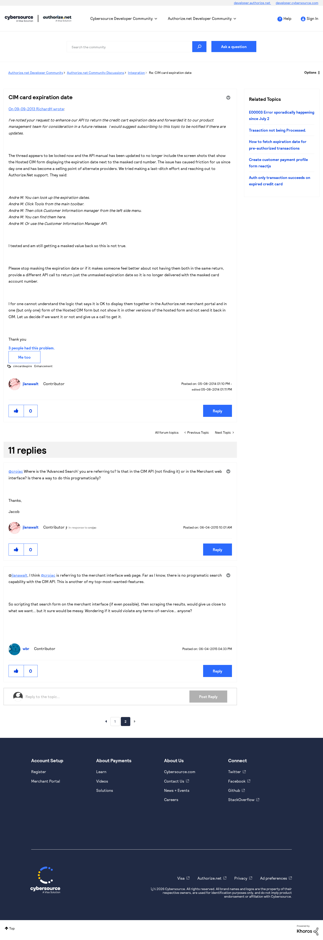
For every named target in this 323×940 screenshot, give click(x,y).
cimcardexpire (22, 366)
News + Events (176, 790)
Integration (136, 73)
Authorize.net (209, 878)
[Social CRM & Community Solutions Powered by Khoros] (307, 930)
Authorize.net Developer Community (200, 18)
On (11, 109)
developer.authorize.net (252, 3)
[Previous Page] (105, 721)
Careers (171, 799)
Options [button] (310, 72)
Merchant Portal (45, 781)
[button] (16, 411)
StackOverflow (241, 799)
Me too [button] (24, 357)
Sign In (312, 18)
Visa (181, 878)
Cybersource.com (179, 771)
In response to (82, 527)
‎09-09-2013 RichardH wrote (39, 109)
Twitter (234, 771)
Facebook (236, 781)
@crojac (16, 471)
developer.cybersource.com (297, 3)
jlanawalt (19, 575)
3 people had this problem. (32, 348)
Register (38, 771)
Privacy (240, 878)
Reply (217, 411)
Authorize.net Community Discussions (95, 73)
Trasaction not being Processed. (277, 130)
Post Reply (208, 696)
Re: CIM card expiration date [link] (170, 73)
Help (287, 18)
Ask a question (234, 46)
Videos (102, 781)
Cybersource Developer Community (19, 18)
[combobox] (137, 46)
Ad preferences (273, 878)
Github (234, 790)
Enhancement (43, 366)
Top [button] (12, 928)
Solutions (104, 790)
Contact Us (174, 781)
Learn (101, 771)
